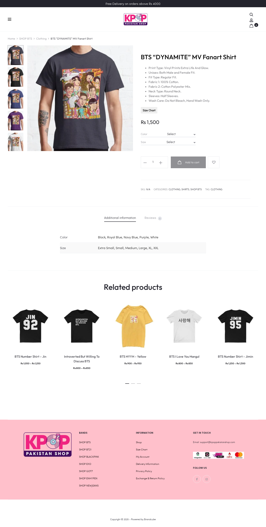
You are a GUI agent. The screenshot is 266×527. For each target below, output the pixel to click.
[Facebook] (197, 479)
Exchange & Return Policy (150, 478)
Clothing (41, 38)
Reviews (152, 218)
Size (143, 142)
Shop (139, 442)
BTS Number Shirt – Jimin (235, 356)
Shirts (185, 189)
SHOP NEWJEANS (89, 485)
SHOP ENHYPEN (88, 478)
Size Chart (149, 110)
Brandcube (150, 519)
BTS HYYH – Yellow (133, 356)
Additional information (120, 218)
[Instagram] (207, 479)
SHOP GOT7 (86, 471)
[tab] (120, 217)
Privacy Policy (144, 471)
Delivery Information (147, 464)
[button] (127, 382)
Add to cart (191, 162)
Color (144, 134)
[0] (251, 25)
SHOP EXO (85, 464)
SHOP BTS (25, 38)
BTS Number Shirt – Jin (30, 356)
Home (11, 38)
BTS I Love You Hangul (184, 356)
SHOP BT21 (85, 449)
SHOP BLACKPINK (89, 456)
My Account (142, 456)
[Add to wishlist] (213, 162)
